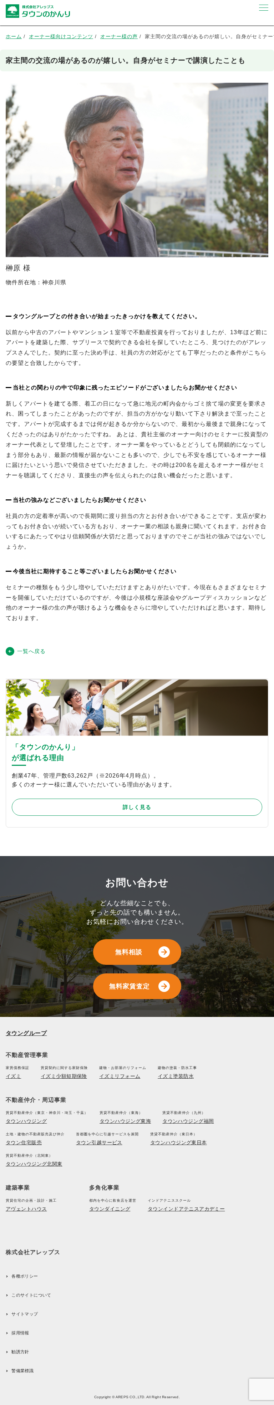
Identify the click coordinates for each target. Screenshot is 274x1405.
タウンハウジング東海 (125, 1121)
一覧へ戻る (31, 651)
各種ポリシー (24, 1276)
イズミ (13, 1076)
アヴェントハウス (26, 1209)
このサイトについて (31, 1295)
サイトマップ (24, 1314)
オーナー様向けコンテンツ (61, 36)
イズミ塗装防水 (176, 1076)
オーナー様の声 (119, 36)
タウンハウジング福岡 (188, 1121)
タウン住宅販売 (24, 1142)
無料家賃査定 (129, 986)
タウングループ (26, 1033)
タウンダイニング (109, 1209)
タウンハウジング (26, 1121)
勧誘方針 (20, 1351)
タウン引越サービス (99, 1142)
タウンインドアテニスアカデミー (186, 1209)
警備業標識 (22, 1370)
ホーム (14, 36)
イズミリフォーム (119, 1076)
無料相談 (128, 952)
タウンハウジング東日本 (178, 1142)
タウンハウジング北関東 (34, 1164)
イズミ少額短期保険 (64, 1076)
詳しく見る (137, 807)
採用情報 (20, 1332)
